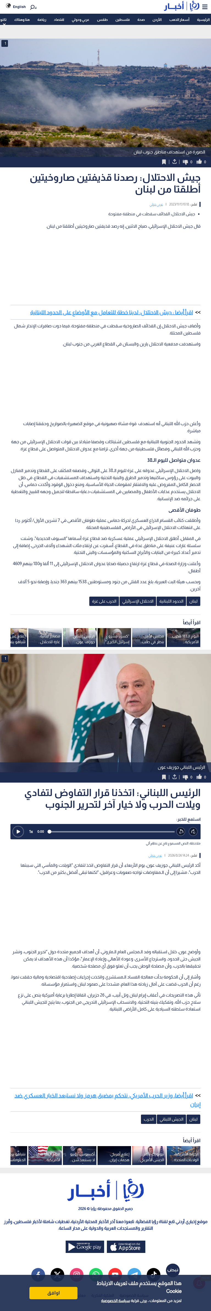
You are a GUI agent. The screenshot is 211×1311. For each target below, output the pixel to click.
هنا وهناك (22, 20)
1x (31, 831)
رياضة (41, 20)
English (19, 7)
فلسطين (122, 20)
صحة (141, 20)
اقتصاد (59, 20)
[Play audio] (18, 831)
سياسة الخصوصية (115, 1300)
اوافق (53, 1293)
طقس (102, 20)
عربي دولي (156, 204)
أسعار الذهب (179, 20)
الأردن (157, 20)
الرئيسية (203, 20)
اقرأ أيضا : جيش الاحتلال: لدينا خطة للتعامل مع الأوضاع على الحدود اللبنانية (111, 312)
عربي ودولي (80, 20)
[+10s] (193, 832)
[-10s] (181, 832)
